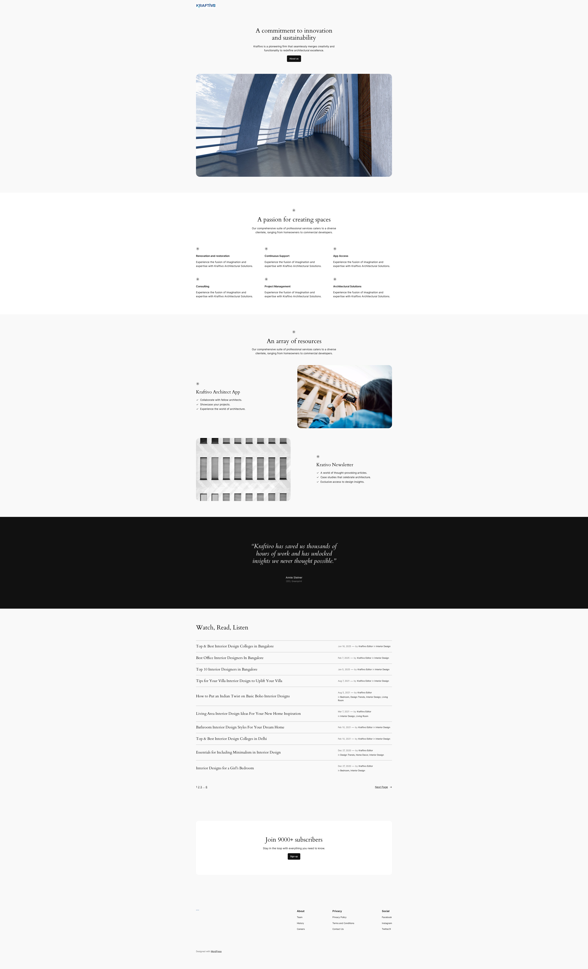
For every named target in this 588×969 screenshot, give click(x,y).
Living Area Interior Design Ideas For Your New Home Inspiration (248, 714)
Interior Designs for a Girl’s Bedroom (225, 768)
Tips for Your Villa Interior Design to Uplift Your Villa (239, 681)
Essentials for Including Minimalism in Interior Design (238, 752)
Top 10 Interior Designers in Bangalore (226, 669)
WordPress (216, 951)
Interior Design (383, 646)
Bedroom (344, 697)
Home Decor (362, 755)
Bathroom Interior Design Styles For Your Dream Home (240, 727)
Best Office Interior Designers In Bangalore (230, 658)
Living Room (362, 716)
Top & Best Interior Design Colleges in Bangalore (235, 646)
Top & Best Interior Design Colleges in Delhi (231, 739)
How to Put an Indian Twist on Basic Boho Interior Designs (243, 696)
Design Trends (358, 697)
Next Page (383, 787)
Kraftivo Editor (366, 646)
